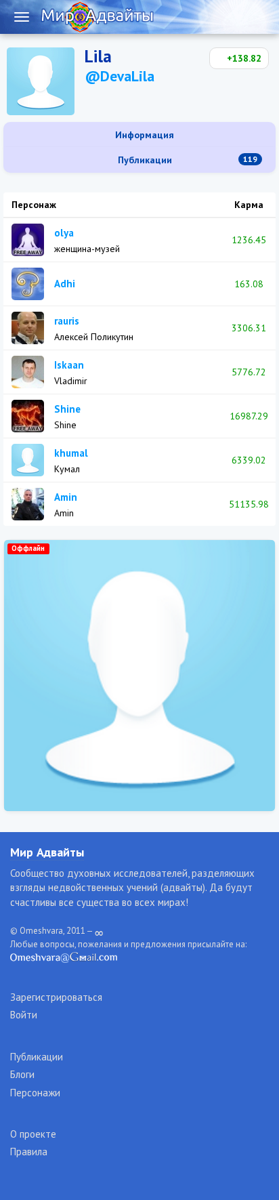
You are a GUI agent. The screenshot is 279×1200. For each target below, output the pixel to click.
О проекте (33, 1133)
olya (64, 232)
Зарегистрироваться (56, 997)
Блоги (22, 1074)
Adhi (64, 283)
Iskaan (69, 364)
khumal (71, 453)
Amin (65, 497)
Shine (67, 408)
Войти (23, 1014)
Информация (143, 135)
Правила (28, 1151)
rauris (66, 320)
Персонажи (35, 1092)
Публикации (186, 160)
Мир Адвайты (47, 852)
